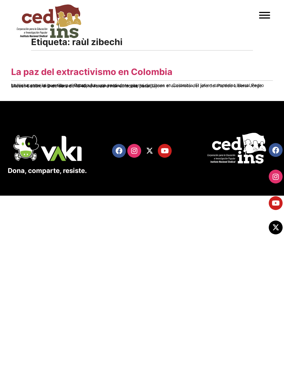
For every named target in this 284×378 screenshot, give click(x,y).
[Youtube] (276, 203)
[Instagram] (276, 176)
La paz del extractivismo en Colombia (92, 71)
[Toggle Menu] (264, 15)
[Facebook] (276, 150)
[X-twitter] (276, 227)
